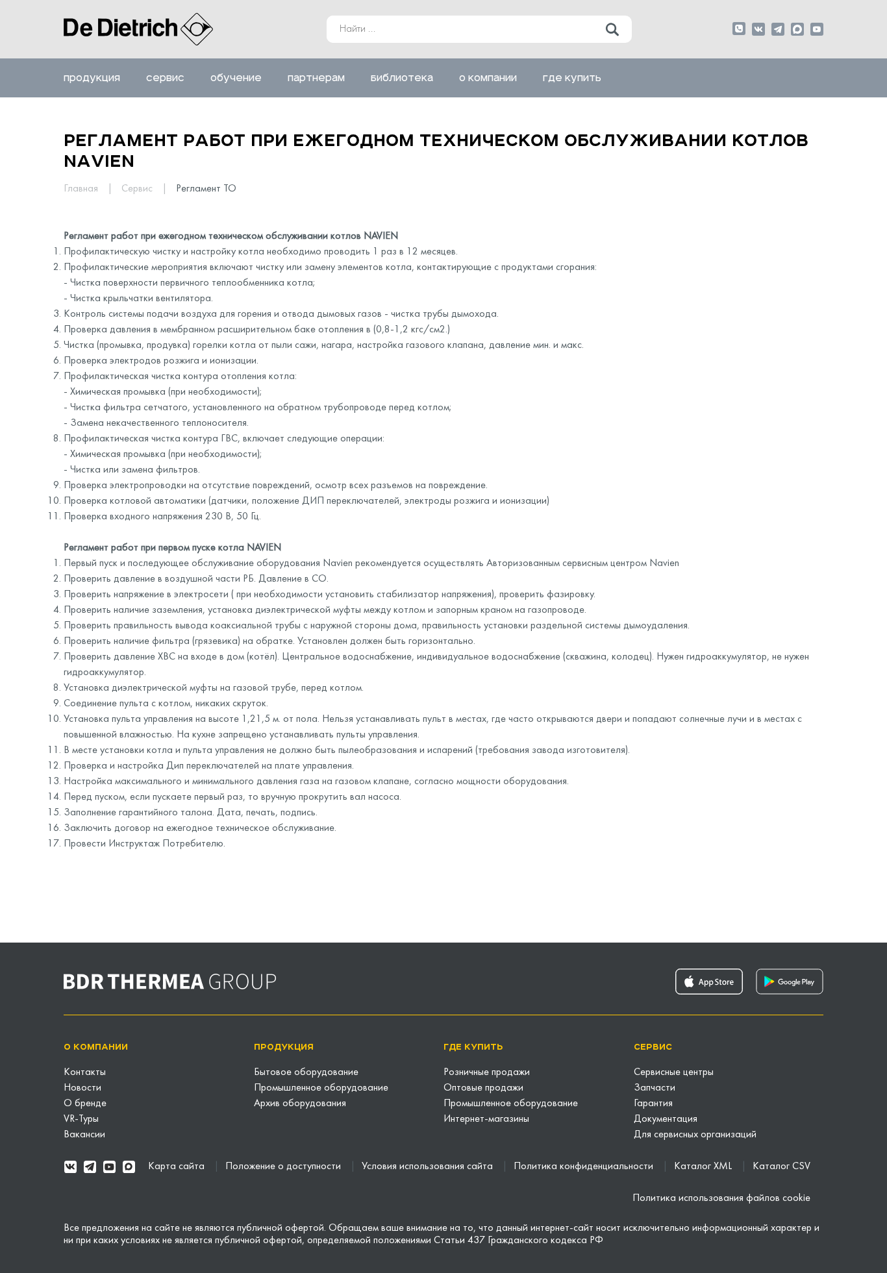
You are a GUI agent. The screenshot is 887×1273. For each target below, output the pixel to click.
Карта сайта (177, 1166)
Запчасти (654, 1088)
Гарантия (653, 1103)
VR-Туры (81, 1119)
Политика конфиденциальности (585, 1166)
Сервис (165, 78)
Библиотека (402, 78)
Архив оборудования (300, 1103)
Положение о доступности (284, 1166)
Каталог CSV (781, 1166)
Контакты (85, 1072)
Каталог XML (704, 1166)
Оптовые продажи (483, 1088)
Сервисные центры (674, 1072)
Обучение (236, 78)
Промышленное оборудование (321, 1088)
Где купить (572, 78)
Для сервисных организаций (695, 1135)
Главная (82, 189)
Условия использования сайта (428, 1166)
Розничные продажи (486, 1072)
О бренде (85, 1103)
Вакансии (84, 1135)
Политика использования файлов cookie (721, 1198)
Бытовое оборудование (306, 1072)
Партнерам (316, 78)
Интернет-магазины (486, 1119)
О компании (488, 78)
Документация (665, 1119)
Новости (82, 1088)
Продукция (92, 78)
